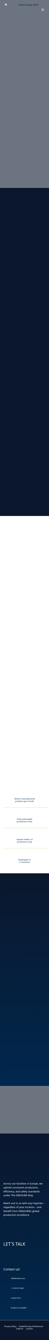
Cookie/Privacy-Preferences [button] (31, 1326)
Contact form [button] (16, 1298)
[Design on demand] (24, 162)
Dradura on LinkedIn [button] (18, 1308)
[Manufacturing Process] (24, 120)
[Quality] (24, 79)
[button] (42, 10)
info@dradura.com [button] (18, 1278)
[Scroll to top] (43, 1334)
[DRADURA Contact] (24, 1322)
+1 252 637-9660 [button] (17, 1288)
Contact (29, 1328)
